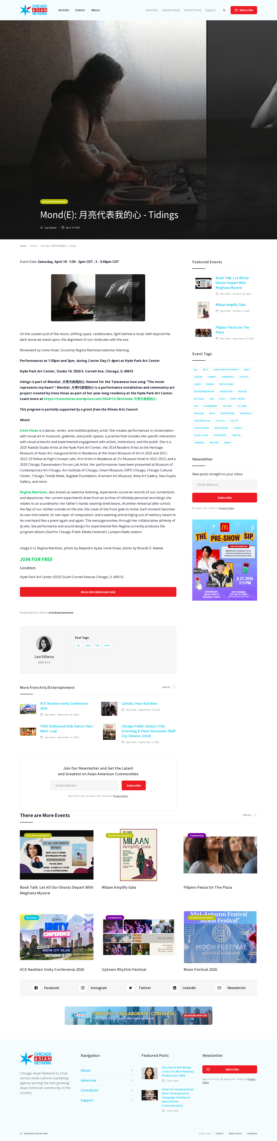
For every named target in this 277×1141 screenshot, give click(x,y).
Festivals (199, 398)
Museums (199, 413)
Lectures (242, 406)
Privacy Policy (120, 795)
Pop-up (234, 420)
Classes (198, 376)
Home (23, 245)
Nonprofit (246, 413)
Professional (201, 428)
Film (88, 645)
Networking (228, 413)
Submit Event (192, 10)
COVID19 (243, 376)
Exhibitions (226, 391)
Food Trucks (237, 398)
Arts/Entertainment (54, 201)
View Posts (44, 662)
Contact (220, 1133)
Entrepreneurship (204, 391)
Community (227, 376)
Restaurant (221, 428)
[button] (63, 10)
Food (222, 398)
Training (199, 442)
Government (210, 406)
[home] (33, 10)
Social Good (201, 435)
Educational (226, 384)
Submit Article (171, 10)
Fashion (242, 391)
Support (210, 10)
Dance (197, 384)
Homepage (252, 1133)
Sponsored (220, 435)
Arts (107, 645)
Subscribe (246, 10)
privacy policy (235, 1133)
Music (212, 413)
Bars (247, 369)
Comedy (212, 376)
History (227, 406)
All (78, 645)
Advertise (152, 10)
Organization (202, 420)
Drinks (210, 384)
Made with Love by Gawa (36, 1133)
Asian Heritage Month (226, 369)
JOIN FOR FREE (36, 559)
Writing (214, 442)
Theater (236, 435)
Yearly (227, 442)
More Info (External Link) (98, 592)
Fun (97, 645)
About (95, 10)
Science (238, 428)
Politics (220, 420)
